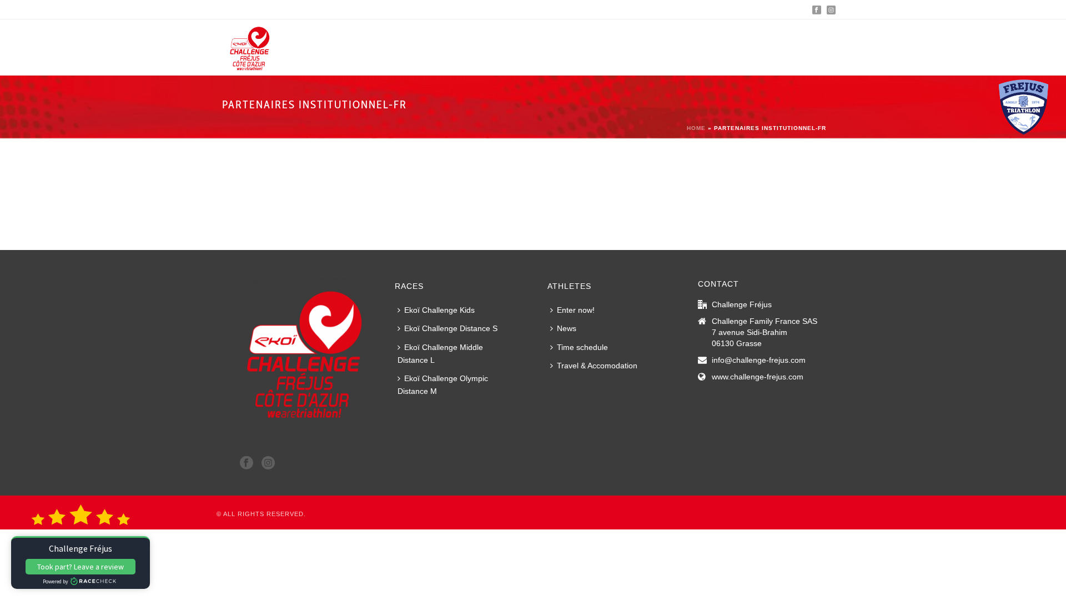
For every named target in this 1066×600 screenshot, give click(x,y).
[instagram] (268, 463)
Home (696, 128)
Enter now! (576, 310)
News (566, 328)
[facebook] (246, 463)
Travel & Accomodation (597, 365)
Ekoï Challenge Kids (439, 310)
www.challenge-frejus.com (757, 376)
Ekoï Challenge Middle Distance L (440, 353)
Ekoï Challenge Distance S (450, 328)
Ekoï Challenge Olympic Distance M (443, 385)
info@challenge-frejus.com (759, 360)
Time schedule (582, 347)
